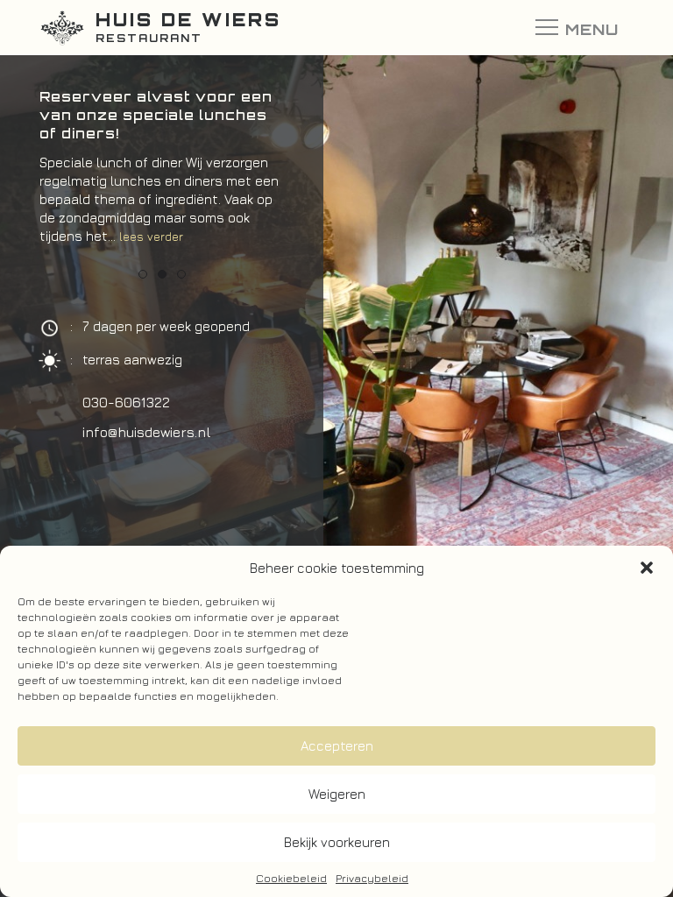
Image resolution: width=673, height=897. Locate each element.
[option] (162, 175)
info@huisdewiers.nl (146, 432)
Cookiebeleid (291, 878)
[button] (646, 567)
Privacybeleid (372, 878)
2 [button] (162, 274)
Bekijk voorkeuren (337, 842)
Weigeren (336, 794)
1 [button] (142, 274)
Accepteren (337, 745)
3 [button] (181, 274)
